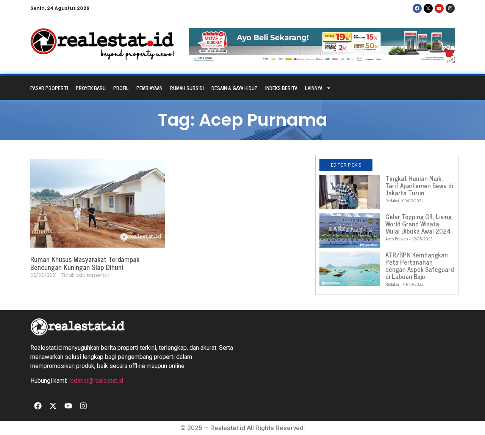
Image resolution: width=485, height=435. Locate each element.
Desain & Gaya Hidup (234, 88)
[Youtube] (439, 8)
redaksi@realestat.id (96, 380)
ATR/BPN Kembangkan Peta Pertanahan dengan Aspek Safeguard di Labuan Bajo (419, 265)
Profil (121, 88)
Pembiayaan (149, 88)
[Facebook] (417, 8)
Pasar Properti (49, 88)
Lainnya (313, 88)
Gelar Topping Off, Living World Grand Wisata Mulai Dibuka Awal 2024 (418, 223)
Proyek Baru (91, 88)
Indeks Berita (281, 88)
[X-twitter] (428, 8)
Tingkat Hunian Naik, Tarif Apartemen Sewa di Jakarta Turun (419, 185)
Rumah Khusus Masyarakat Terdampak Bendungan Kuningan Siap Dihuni (84, 263)
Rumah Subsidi (187, 88)
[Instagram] (450, 8)
